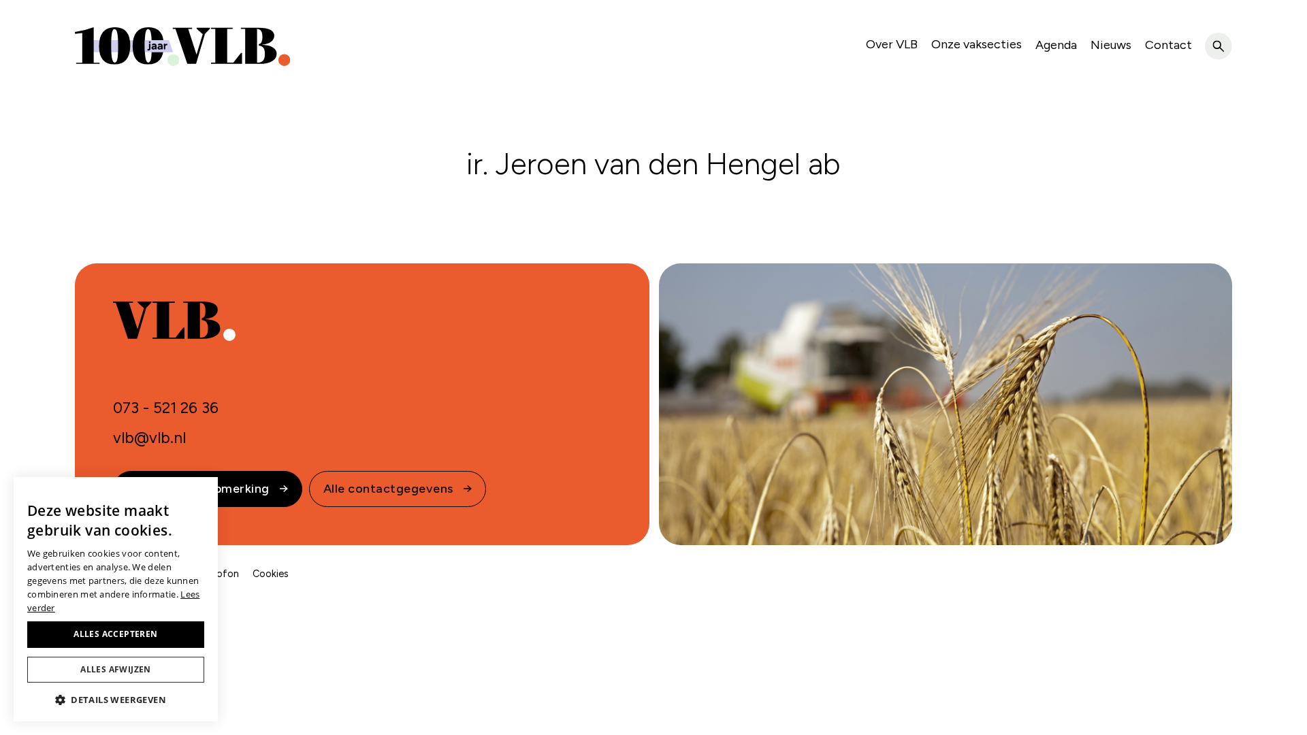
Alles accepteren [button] (115, 634)
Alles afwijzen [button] (115, 669)
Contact (1168, 44)
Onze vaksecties (976, 44)
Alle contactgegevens (388, 488)
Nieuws (1111, 44)
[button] (115, 699)
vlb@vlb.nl (149, 438)
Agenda (1056, 44)
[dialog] (116, 599)
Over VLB (892, 44)
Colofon (220, 574)
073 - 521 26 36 (166, 408)
